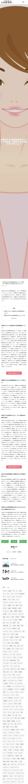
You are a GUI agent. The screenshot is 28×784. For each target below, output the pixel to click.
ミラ (17, 741)
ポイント (11, 640)
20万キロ (20, 680)
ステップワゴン (6, 640)
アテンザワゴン (19, 683)
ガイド (21, 706)
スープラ (15, 752)
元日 (13, 605)
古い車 (17, 648)
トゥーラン (22, 735)
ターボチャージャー (6, 770)
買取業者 (8, 721)
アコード (4, 712)
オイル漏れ (15, 619)
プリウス (9, 599)
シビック (10, 651)
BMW (13, 599)
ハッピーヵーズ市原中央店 (7, 697)
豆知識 (4, 761)
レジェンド (12, 747)
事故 (19, 776)
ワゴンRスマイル (20, 677)
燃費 (20, 640)
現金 (21, 605)
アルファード (5, 645)
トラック (9, 741)
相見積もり (18, 616)
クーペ (4, 593)
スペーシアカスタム (6, 706)
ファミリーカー (14, 613)
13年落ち (4, 680)
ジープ (10, 625)
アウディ (16, 640)
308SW (17, 729)
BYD (21, 770)
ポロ (13, 715)
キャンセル (16, 700)
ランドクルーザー (6, 695)
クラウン (17, 695)
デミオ (19, 715)
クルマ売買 (22, 637)
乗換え (4, 616)
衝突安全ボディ (6, 776)
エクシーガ (18, 721)
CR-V (17, 706)
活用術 (20, 703)
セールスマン (10, 703)
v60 (10, 622)
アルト (11, 666)
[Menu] (25, 1)
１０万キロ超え (10, 752)
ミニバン (17, 599)
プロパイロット (13, 764)
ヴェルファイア (6, 637)
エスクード (21, 709)
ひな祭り (8, 642)
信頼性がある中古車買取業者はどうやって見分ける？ (14, 316)
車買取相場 (17, 642)
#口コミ (9, 552)
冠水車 (17, 747)
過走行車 (17, 755)
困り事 (8, 761)
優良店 (16, 726)
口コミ (8, 593)
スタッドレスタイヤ (6, 781)
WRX (14, 654)
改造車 (12, 761)
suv (17, 590)
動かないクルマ (13, 669)
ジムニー (21, 741)
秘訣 (14, 712)
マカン (8, 634)
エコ (22, 781)
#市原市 (14, 552)
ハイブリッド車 (10, 680)
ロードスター (20, 663)
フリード (21, 697)
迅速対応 (4, 723)
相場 (21, 755)
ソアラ (4, 752)
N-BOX (4, 634)
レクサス (8, 596)
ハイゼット (5, 674)
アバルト (10, 735)
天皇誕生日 (17, 637)
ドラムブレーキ (6, 767)
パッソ (4, 718)
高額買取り (9, 686)
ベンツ (20, 602)
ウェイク (11, 726)
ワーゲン (10, 619)
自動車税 (22, 669)
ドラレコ (15, 776)
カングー (18, 712)
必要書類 (15, 611)
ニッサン (18, 781)
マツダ (11, 663)
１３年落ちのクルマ (10, 755)
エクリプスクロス (6, 669)
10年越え (21, 749)
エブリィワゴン (6, 666)
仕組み (11, 776)
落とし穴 (17, 692)
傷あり (8, 616)
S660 (8, 660)
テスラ (21, 648)
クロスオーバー (6, 654)
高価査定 (11, 637)
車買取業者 (13, 729)
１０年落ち (10, 749)
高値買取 (22, 718)
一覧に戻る (14, 541)
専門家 (7, 726)
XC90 (8, 718)
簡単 (4, 726)
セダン (12, 593)
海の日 (4, 721)
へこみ (9, 613)
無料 (19, 718)
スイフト (4, 689)
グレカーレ (5, 732)
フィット (4, 677)
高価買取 (9, 605)
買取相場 (20, 619)
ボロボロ (12, 616)
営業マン (17, 605)
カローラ (13, 648)
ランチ (14, 590)
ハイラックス (5, 709)
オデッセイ (20, 723)
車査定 (11, 611)
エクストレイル (6, 747)
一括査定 (9, 590)
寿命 (4, 622)
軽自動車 (4, 599)
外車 (23, 631)
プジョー (11, 631)
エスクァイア (18, 654)
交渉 (8, 744)
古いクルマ (21, 752)
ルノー (4, 642)
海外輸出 (21, 744)
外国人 (22, 625)
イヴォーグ (18, 732)
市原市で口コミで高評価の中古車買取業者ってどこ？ (14, 312)
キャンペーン (12, 744)
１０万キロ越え (16, 749)
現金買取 (11, 645)
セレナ (4, 744)
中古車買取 (5, 700)
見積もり (14, 622)
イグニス (21, 692)
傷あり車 (19, 608)
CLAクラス (11, 683)
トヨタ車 (20, 761)
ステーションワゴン (6, 758)
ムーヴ (4, 686)
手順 (15, 723)
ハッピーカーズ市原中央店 (19, 593)
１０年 (21, 747)
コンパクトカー (19, 596)
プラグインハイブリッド (14, 767)
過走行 (16, 761)
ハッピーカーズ (6, 611)
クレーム (19, 738)
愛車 (8, 671)
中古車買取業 (10, 689)
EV (16, 738)
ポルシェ (13, 596)
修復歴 (18, 625)
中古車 (20, 590)
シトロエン (5, 651)
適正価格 (4, 764)
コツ (8, 692)
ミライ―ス (10, 712)
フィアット (16, 709)
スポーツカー (21, 613)
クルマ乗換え (5, 683)
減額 (12, 642)
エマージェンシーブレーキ (18, 778)
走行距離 (4, 613)
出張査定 (9, 608)
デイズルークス (17, 689)
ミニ (11, 654)
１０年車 (4, 749)
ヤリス (4, 660)
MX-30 (15, 663)
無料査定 (22, 689)
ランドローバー (11, 732)
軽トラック (14, 781)
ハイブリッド (5, 602)
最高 (22, 712)
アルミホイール (10, 778)
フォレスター (16, 697)
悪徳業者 (20, 671)
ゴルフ (4, 657)
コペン (14, 741)
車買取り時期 (5, 625)
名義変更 (8, 648)
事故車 (16, 671)
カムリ (10, 674)
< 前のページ (5, 541)
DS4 (8, 723)
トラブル (4, 605)
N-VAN (18, 660)
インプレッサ (15, 651)
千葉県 (4, 671)
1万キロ (18, 645)
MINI (15, 645)
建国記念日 (14, 628)
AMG (8, 764)
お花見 (21, 657)
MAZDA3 (15, 703)
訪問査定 (9, 715)
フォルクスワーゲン (17, 631)
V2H (22, 776)
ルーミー (9, 677)
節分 (18, 622)
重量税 (18, 758)
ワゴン (16, 602)
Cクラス (4, 715)
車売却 (14, 625)
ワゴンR (14, 677)
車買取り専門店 (13, 660)
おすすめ (4, 590)
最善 (16, 718)
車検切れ (20, 611)
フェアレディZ (15, 735)
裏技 (18, 628)
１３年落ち (14, 758)
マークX (8, 738)
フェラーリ (12, 692)
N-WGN (14, 657)
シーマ (4, 755)
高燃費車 (22, 758)
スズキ (4, 628)
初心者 (13, 738)
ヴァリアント (9, 657)
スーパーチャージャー (15, 770)
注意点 (4, 692)
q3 (17, 657)
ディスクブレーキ (21, 764)
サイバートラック (6, 729)
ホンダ (4, 596)
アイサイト (5, 773)
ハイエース (18, 674)
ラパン (16, 680)
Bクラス (4, 738)
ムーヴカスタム (17, 686)
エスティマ (10, 700)
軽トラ (4, 778)
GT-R (20, 700)
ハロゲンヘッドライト (20, 773)
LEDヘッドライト (12, 773)
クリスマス (11, 602)
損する (14, 674)
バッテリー (5, 619)
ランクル (12, 695)
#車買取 (19, 552)
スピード (11, 709)
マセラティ (22, 729)
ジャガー (13, 706)
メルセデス (5, 735)
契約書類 (22, 616)
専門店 (17, 634)
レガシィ (4, 703)
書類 (19, 669)
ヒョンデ (11, 718)
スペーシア (9, 628)
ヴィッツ (4, 741)
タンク (12, 723)
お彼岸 (17, 744)
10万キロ (12, 634)
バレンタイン (5, 631)
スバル (4, 648)
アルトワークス (17, 666)
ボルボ (7, 622)
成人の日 (4, 608)
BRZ (22, 645)
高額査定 (13, 721)
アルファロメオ (6, 663)
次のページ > (23, 541)
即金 (16, 715)
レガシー (11, 671)
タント (23, 686)
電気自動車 (14, 608)
